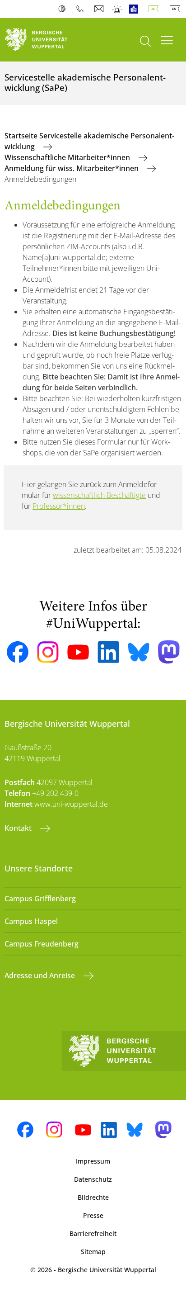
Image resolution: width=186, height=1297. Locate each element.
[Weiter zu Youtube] (78, 652)
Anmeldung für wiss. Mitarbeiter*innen (72, 168)
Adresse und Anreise (41, 975)
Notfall (117, 9)
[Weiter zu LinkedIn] (108, 652)
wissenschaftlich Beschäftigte (99, 495)
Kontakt (19, 828)
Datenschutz (93, 1179)
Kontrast (64, 9)
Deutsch (155, 9)
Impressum (93, 1161)
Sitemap (93, 1251)
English (176, 9)
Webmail (100, 9)
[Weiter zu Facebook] (17, 652)
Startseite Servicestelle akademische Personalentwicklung (89, 141)
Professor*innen (59, 506)
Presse (93, 1215)
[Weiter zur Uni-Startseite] (46, 40)
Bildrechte (93, 1197)
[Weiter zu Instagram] (48, 652)
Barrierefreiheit (93, 1233)
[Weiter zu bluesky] (138, 652)
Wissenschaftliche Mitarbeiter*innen (68, 157)
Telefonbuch (82, 9)
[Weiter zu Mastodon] (169, 651)
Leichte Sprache (135, 9)
